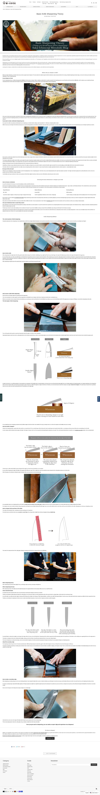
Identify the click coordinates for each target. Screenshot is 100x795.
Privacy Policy (29, 778)
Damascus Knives (36, 6)
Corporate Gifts (29, 769)
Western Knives (23, 6)
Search (4, 772)
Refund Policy (29, 776)
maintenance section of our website (43, 63)
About (28, 763)
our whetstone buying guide (19, 197)
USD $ (10, 788)
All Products (90, 6)
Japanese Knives (9, 6)
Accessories (63, 6)
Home (4, 9)
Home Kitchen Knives (50, 6)
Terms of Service (30, 775)
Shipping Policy (29, 766)
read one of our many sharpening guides (40, 732)
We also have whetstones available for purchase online (12, 735)
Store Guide (29, 765)
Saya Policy (29, 772)
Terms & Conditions (30, 773)
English (5, 788)
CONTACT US (50, 738)
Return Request (30, 779)
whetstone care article (78, 430)
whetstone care (49, 200)
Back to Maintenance (51, 753)
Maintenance (8, 9)
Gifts (77, 6)
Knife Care (29, 770)
